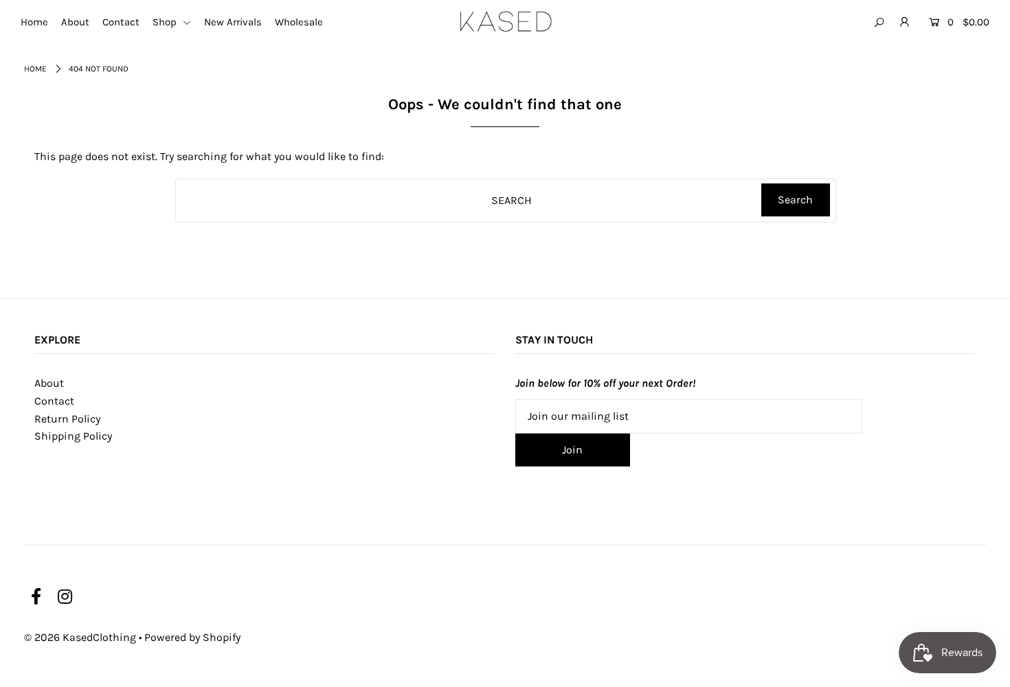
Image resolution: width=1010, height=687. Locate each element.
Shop (166, 22)
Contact (120, 22)
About (75, 22)
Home (34, 22)
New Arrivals (233, 22)
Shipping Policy (73, 435)
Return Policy (67, 418)
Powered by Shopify (192, 637)
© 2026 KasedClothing (80, 637)
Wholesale (299, 22)
